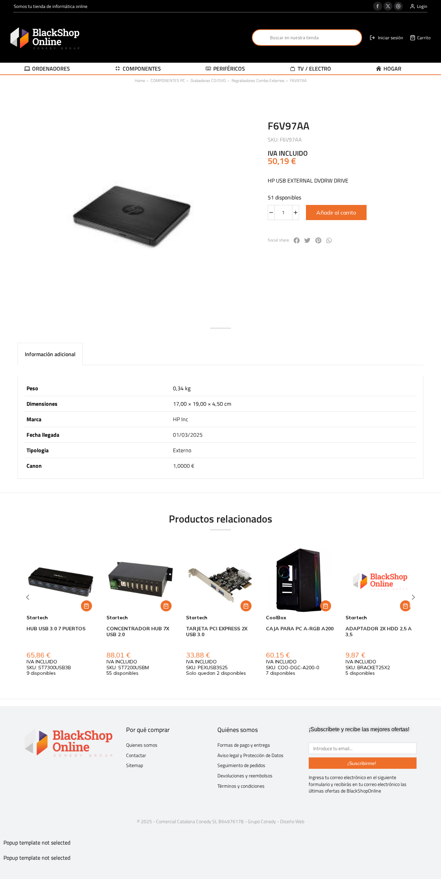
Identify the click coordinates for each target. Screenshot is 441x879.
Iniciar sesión (390, 38)
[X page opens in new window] (387, 6)
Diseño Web (292, 821)
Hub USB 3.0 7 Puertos (56, 628)
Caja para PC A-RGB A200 (300, 628)
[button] (296, 240)
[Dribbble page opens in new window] (398, 6)
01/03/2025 (188, 435)
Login (422, 6)
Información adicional (50, 354)
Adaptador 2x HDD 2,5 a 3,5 (379, 631)
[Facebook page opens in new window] (377, 6)
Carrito (424, 38)
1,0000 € (183, 466)
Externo (182, 450)
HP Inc (180, 419)
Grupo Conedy (262, 821)
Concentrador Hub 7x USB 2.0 (137, 631)
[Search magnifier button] (260, 37)
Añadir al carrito (336, 212)
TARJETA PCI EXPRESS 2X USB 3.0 (216, 631)
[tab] (50, 354)
